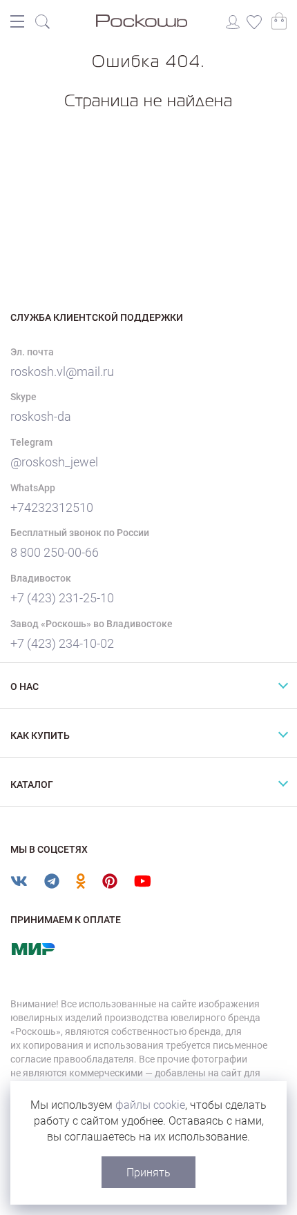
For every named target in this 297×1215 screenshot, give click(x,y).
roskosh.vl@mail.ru (62, 371)
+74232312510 (51, 507)
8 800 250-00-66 (54, 552)
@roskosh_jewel (54, 462)
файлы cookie (150, 1105)
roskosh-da (40, 416)
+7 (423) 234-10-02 (62, 643)
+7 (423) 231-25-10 (62, 598)
